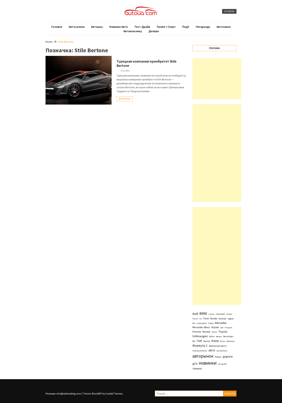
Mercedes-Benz (201, 327)
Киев (215, 341)
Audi (195, 314)
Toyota (222, 331)
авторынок (202, 356)
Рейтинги (230, 341)
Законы (206, 341)
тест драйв (222, 364)
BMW (203, 313)
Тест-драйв (142, 27)
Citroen (229, 314)
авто (211, 350)
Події (185, 27)
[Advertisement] (216, 78)
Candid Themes (114, 393)
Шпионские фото (218, 345)
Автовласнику (132, 31)
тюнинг (197, 368)
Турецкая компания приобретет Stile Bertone (146, 63)
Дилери (154, 31)
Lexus (210, 323)
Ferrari (195, 318)
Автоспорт (228, 336)
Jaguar (230, 318)
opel (221, 327)
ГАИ (199, 341)
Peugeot (228, 327)
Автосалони (77, 27)
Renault (206, 331)
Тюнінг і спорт (166, 27)
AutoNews (229, 11)
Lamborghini (201, 323)
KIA (193, 323)
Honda (213, 318)
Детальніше (125, 98)
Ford (206, 318)
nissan (215, 327)
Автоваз (219, 336)
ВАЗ (193, 341)
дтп (195, 363)
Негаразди (203, 27)
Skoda (214, 332)
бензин (218, 356)
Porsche (196, 331)
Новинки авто (118, 27)
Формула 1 (199, 345)
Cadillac (211, 314)
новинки (208, 363)
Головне (56, 27)
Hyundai (222, 318)
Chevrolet (220, 314)
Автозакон (224, 27)
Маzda (222, 341)
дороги (228, 356)
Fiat (200, 319)
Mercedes (221, 323)
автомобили (221, 351)
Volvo (211, 336)
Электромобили (199, 350)
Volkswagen (200, 336)
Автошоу (97, 27)
